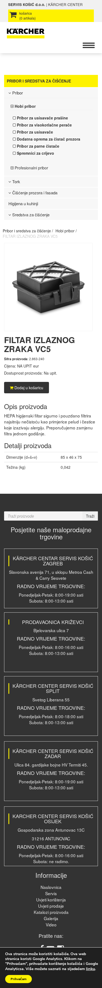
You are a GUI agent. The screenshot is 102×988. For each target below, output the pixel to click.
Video (51, 924)
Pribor (17, 93)
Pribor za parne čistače (37, 146)
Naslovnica (51, 887)
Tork (15, 181)
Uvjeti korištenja (51, 899)
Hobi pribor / (66, 230)
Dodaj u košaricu (28, 387)
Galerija (51, 918)
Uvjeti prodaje (51, 906)
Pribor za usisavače (34, 132)
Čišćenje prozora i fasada (34, 192)
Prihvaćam (18, 979)
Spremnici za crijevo (35, 153)
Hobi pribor (25, 106)
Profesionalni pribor (31, 167)
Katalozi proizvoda (51, 912)
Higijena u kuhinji (23, 203)
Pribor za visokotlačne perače (44, 125)
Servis (51, 893)
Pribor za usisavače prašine (42, 118)
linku (90, 968)
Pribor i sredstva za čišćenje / (28, 230)
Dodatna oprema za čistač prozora (48, 139)
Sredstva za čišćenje (30, 214)
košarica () (27, 16)
